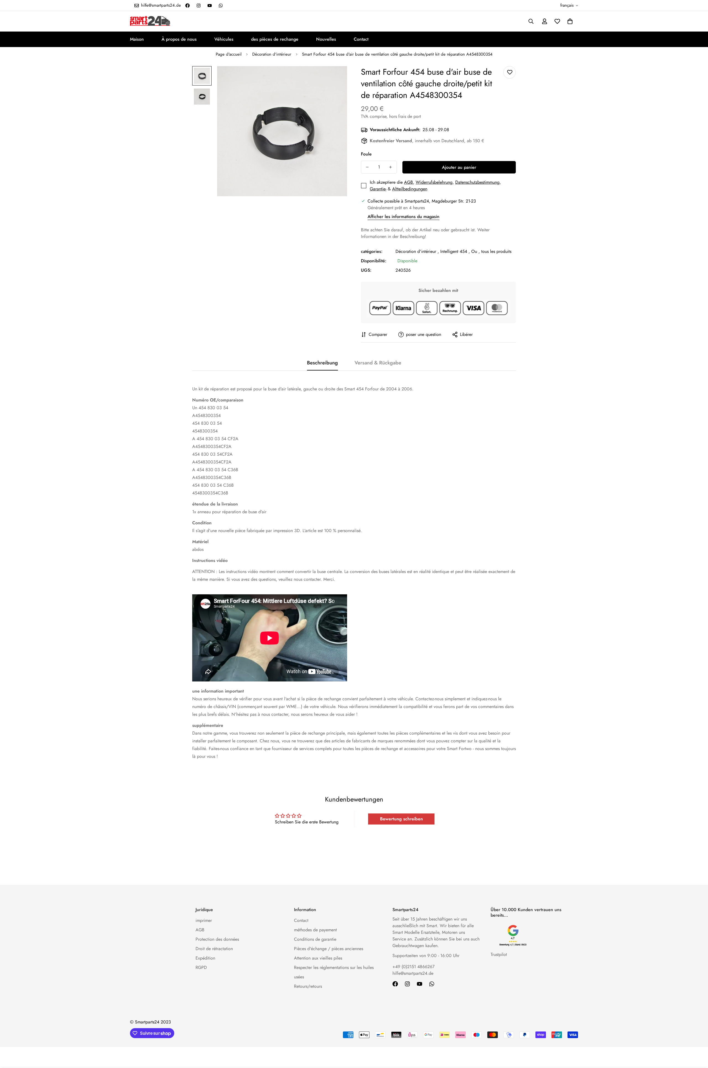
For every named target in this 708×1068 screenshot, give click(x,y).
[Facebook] (187, 5)
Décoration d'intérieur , (417, 251)
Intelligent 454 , (455, 251)
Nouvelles (326, 39)
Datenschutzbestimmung (477, 182)
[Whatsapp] (220, 5)
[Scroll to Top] (697, 1037)
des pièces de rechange (274, 39)
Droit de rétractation (214, 948)
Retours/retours (308, 986)
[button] (570, 21)
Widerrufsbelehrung (434, 182)
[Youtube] (209, 5)
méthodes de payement (315, 930)
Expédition (205, 958)
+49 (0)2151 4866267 (413, 966)
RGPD (201, 967)
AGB (408, 182)
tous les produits (496, 251)
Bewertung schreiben (401, 819)
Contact (361, 39)
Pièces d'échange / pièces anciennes (328, 948)
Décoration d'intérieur (271, 54)
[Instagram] (198, 5)
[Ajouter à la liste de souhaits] (509, 72)
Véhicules (223, 39)
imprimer (204, 920)
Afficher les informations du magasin (403, 216)
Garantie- (378, 189)
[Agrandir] (335, 78)
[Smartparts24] (150, 21)
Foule (366, 154)
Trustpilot (499, 954)
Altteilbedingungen (409, 189)
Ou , (475, 251)
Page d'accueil (228, 54)
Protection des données (217, 939)
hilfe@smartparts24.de (412, 973)
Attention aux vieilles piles (318, 958)
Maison (137, 39)
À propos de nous (179, 39)
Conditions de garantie (315, 939)
